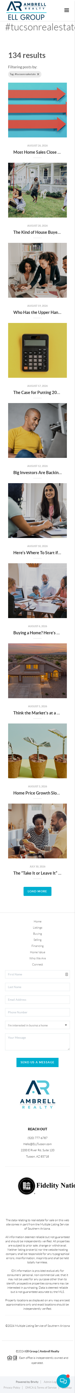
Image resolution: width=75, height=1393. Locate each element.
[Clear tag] (38, 74)
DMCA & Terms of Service (41, 1387)
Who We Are (37, 958)
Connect (37, 964)
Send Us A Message (38, 1062)
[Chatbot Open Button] (63, 1381)
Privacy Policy (12, 1387)
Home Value (37, 952)
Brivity (35, 1382)
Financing (37, 946)
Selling (37, 939)
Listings (37, 927)
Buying (37, 933)
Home (37, 921)
